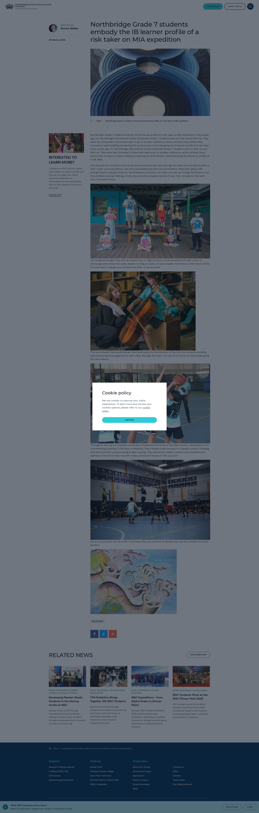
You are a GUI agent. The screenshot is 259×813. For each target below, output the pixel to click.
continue (129, 420)
